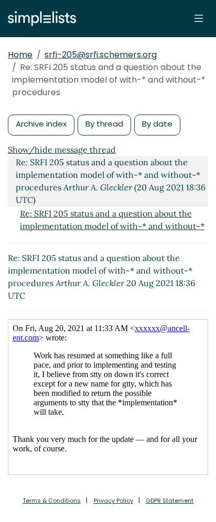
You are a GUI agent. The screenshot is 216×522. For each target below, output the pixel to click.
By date (157, 123)
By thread (104, 123)
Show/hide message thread (62, 149)
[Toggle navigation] (198, 18)
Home (20, 55)
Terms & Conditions (52, 500)
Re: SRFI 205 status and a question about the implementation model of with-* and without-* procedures (112, 226)
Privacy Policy (113, 500)
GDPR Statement (169, 500)
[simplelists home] (39, 18)
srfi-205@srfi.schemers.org (101, 55)
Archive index (41, 123)
